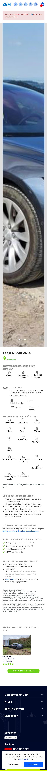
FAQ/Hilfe (31, 5)
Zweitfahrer (9, 579)
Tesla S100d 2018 (17, 353)
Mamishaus (11, 359)
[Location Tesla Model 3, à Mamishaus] (17, 645)
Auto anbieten (26, 5)
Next (41, 646)
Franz (36, 5)
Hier (31, 14)
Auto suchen (21, 5)
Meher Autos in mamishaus (23, 671)
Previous (5, 646)
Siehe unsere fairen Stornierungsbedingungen (21, 531)
